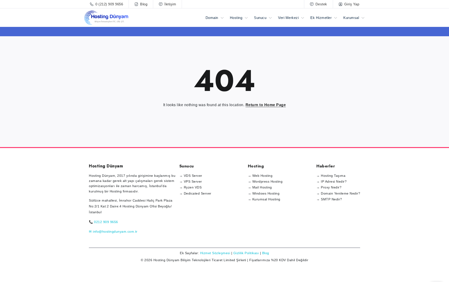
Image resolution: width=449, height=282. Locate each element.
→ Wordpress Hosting (265, 181)
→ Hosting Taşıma (330, 175)
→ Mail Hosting (260, 187)
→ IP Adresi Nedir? (331, 181)
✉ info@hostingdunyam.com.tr (113, 231)
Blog (265, 253)
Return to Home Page (266, 105)
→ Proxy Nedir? (328, 187)
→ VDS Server (190, 175)
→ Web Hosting (260, 175)
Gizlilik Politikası (246, 253)
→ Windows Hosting (264, 193)
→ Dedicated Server (195, 193)
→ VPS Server (190, 181)
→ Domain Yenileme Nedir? (338, 193)
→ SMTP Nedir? (329, 199)
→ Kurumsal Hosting (264, 199)
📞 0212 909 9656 (103, 222)
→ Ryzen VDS (190, 187)
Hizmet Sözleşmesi (215, 253)
